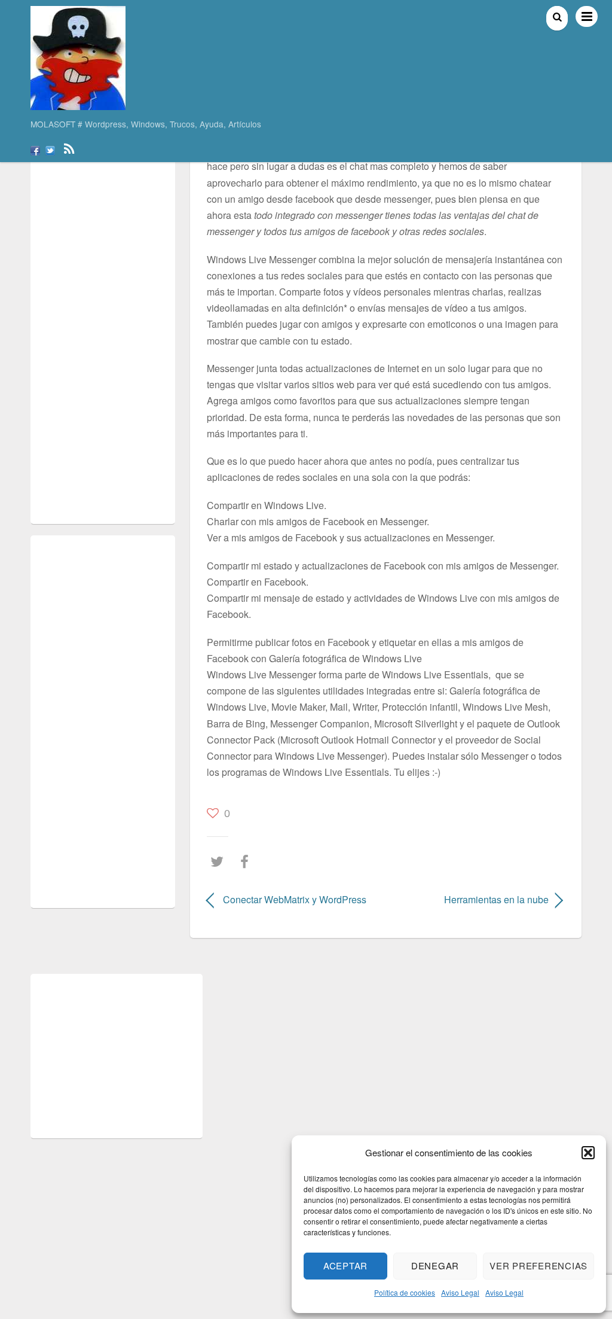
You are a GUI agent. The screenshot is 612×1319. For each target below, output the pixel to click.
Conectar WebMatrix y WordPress (294, 899)
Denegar (435, 1265)
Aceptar (345, 1265)
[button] (588, 1153)
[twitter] (50, 150)
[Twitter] (220, 861)
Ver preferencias (538, 1265)
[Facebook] (247, 861)
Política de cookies (404, 1292)
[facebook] (35, 150)
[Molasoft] (78, 103)
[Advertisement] (102, 337)
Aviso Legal (460, 1292)
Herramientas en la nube (473, 899)
